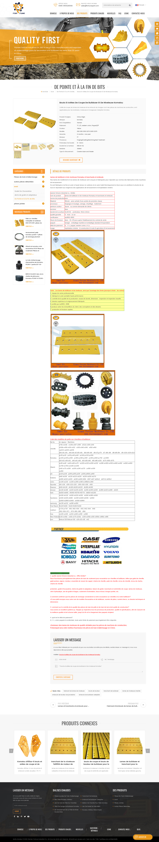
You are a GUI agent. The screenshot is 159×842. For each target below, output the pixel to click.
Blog (138, 829)
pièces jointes (19, 203)
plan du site (91, 839)
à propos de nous (67, 13)
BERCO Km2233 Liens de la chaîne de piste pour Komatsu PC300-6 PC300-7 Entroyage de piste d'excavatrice (34, 276)
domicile (53, 13)
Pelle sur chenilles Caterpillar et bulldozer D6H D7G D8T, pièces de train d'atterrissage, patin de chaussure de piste (34, 221)
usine (109, 829)
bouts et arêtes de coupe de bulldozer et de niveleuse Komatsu (79, 655)
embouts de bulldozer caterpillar (89, 695)
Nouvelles (111, 13)
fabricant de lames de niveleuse (74, 691)
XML (97, 839)
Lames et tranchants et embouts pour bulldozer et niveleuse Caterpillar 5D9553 (130, 763)
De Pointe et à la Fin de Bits (25, 199)
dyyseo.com (81, 839)
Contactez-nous (138, 13)
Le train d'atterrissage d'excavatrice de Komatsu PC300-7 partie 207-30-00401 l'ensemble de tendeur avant (34, 262)
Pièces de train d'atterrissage (25, 177)
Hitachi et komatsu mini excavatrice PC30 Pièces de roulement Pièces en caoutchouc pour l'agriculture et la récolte (35, 248)
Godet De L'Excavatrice (23, 191)
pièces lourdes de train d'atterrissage (67, 796)
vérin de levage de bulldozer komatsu (67, 806)
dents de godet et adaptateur (26, 195)
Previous (11, 751)
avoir (16, 186)
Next (147, 751)
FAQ (119, 13)
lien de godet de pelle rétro (91, 806)
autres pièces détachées (24, 182)
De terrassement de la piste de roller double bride (66, 811)
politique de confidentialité (108, 839)
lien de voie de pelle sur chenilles (65, 803)
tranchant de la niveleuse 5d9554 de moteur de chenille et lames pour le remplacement (29, 763)
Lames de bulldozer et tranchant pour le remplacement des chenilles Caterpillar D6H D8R (96, 763)
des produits (82, 13)
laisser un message (142, 838)
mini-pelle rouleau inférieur (63, 800)
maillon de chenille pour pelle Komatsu (95, 803)
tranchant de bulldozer (111, 691)
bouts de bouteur (94, 691)
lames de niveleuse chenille (131, 691)
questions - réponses (94, 829)
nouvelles (79, 829)
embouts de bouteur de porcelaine (63, 695)
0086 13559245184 (65, 6)
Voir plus (29, 226)
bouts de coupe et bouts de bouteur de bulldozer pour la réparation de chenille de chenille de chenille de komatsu (63, 763)
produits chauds (97, 13)
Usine (126, 13)
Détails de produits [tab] (61, 171)
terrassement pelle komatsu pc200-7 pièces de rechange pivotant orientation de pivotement (34, 235)
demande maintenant (70, 160)
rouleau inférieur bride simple (92, 810)
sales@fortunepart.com (90, 6)
